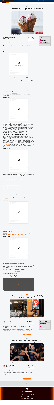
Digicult (35, 2)
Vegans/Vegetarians (10, 273)
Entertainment (20, 2)
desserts (16, 273)
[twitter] (28, 38)
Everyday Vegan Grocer (15, 234)
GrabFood (12, 185)
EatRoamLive (23, 234)
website (8, 185)
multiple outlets (12, 183)
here (23, 132)
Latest (12, 2)
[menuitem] (12, 3)
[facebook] (26, 38)
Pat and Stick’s (6, 144)
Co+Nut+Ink (5, 183)
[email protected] (25, 197)
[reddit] (32, 38)
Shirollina (7, 197)
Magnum (5, 233)
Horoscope (30, 2)
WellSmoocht (14, 93)
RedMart (8, 234)
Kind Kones (5, 131)
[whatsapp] (30, 38)
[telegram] (29, 38)
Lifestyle (25, 2)
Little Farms (29, 144)
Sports (39, 2)
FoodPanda (17, 185)
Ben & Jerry (5, 269)
